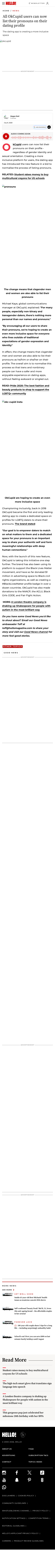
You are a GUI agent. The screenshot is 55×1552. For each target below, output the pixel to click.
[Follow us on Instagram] (8, 1473)
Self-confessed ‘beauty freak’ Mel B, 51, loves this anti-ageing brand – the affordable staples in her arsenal (33, 1311)
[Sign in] (47, 3)
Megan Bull (14, 116)
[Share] (49, 127)
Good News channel (36, 632)
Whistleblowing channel (16, 1511)
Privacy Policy (41, 1511)
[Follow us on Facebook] (21, 1473)
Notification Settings (13, 1518)
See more (7, 1290)
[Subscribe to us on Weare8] (46, 1480)
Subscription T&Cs (38, 1455)
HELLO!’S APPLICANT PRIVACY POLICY (20, 1533)
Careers (6, 1541)
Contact (6, 1462)
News (16, 11)
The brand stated (25, 523)
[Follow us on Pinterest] (34, 1480)
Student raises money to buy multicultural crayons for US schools (25, 1372)
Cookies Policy (26, 1496)
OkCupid (17, 144)
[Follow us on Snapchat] (21, 1480)
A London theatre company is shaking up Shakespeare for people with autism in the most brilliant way (26, 606)
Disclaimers (8, 1496)
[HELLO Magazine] (11, 3)
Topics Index (35, 1462)
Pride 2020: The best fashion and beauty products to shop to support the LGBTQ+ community (25, 389)
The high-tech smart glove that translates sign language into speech (27, 1385)
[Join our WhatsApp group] (8, 1487)
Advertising (8, 1455)
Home (6, 11)
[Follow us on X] (34, 1473)
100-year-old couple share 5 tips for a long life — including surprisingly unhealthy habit (33, 1326)
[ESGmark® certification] (21, 1434)
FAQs (31, 1449)
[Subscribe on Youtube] (8, 1480)
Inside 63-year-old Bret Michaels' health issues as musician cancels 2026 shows (30, 1298)
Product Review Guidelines (29, 1541)
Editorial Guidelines (13, 1526)
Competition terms (38, 1518)
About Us (7, 1449)
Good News (11, 653)
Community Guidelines (14, 1503)
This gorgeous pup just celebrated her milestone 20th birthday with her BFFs (23, 1414)
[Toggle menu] (3, 3)
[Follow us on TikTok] (46, 1473)
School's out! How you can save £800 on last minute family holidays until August (32, 1337)
